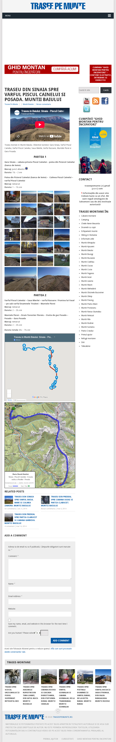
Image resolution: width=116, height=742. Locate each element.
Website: (12, 609)
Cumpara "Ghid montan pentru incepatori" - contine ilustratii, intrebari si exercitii (100, 73)
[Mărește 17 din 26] (16, 245)
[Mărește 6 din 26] (33, 207)
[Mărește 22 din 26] (33, 258)
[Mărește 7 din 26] (49, 207)
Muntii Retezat (87, 315)
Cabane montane (88, 216)
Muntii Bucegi (87, 254)
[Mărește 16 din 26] (66, 232)
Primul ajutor (86, 334)
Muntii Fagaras (87, 273)
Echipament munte (89, 231)
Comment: (13, 556)
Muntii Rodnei (87, 323)
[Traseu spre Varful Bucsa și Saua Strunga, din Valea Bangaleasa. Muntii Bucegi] (103, 676)
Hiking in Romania (89, 235)
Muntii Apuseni (87, 246)
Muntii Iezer (86, 277)
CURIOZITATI (68, 739)
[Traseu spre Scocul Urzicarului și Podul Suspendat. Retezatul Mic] (13, 676)
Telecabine (85, 346)
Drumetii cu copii (88, 227)
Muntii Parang (87, 300)
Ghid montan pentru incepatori (94, 739)
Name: (11, 583)
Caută (106, 90)
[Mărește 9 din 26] (16, 220)
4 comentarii (9, 526)
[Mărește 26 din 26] (66, 270)
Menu (8, 15)
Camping (85, 220)
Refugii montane (88, 338)
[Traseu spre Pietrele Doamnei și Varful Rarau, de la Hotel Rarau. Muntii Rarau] (85, 676)
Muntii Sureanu (87, 327)
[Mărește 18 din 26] (33, 245)
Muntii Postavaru (88, 308)
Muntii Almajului (88, 243)
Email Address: (15, 596)
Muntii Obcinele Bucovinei (92, 292)
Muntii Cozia (86, 269)
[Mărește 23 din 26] (49, 258)
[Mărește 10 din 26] (33, 220)
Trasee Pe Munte (11, 104)
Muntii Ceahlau (87, 262)
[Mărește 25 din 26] (33, 270)
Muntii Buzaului (88, 258)
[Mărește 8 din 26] (66, 207)
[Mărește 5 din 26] (16, 207)
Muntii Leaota (87, 281)
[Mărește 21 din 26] (16, 258)
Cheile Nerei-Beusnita (90, 223)
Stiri (83, 342)
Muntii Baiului (28, 104)
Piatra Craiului (87, 331)
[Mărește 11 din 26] (49, 220)
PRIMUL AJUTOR (50, 739)
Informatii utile (87, 239)
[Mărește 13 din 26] (16, 232)
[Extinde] (71, 406)
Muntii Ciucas (87, 266)
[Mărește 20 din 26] (66, 245)
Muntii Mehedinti (88, 288)
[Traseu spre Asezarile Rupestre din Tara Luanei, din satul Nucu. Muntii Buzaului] (31, 676)
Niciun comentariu (43, 104)
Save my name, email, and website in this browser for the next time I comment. (37, 625)
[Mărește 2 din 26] (33, 194)
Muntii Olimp (86, 296)
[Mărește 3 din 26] (49, 194)
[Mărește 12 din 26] (66, 220)
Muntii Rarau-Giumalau (91, 311)
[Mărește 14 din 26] (33, 232)
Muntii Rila (85, 319)
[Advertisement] (58, 40)
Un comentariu (10, 509)
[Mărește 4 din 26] (66, 194)
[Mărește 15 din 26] (49, 232)
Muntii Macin (86, 285)
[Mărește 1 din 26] (16, 194)
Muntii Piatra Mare (89, 304)
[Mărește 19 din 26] (49, 245)
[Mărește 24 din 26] (66, 258)
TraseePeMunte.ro (62, 717)
